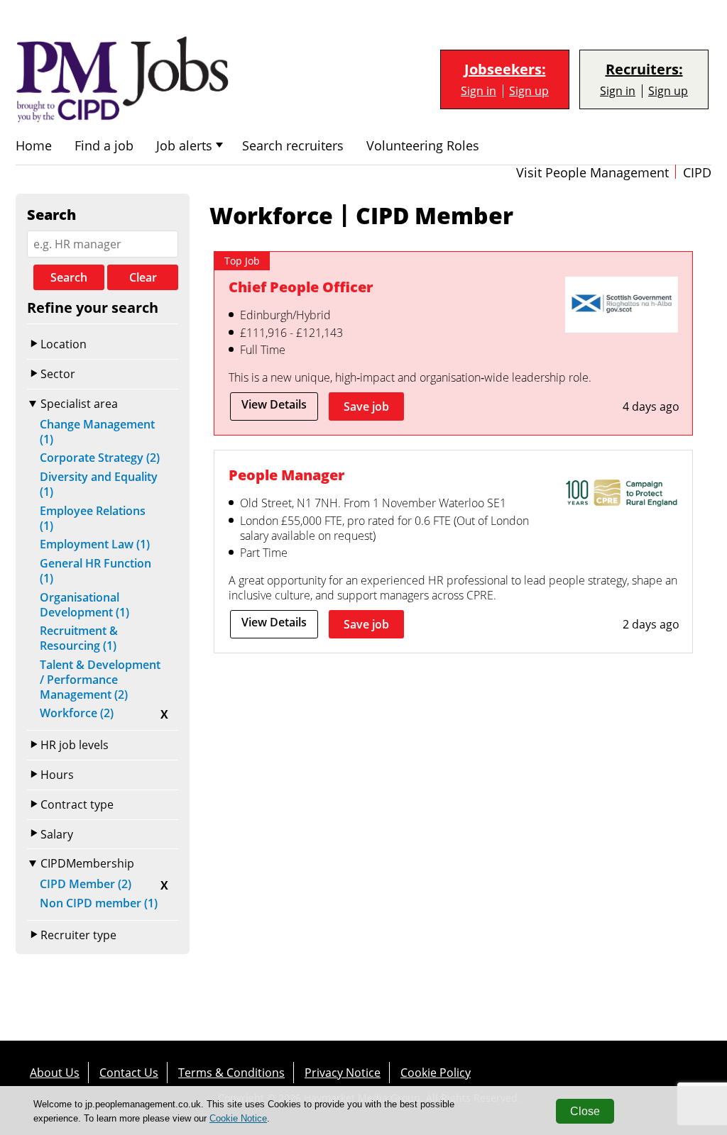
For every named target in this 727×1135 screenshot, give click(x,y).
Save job (366, 406)
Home (34, 146)
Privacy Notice (343, 1072)
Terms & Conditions (231, 1072)
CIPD (697, 173)
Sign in (478, 91)
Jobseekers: (505, 69)
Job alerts (184, 146)
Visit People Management (592, 173)
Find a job (104, 146)
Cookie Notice (238, 1118)
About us (55, 1072)
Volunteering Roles (422, 146)
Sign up (529, 91)
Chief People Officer (301, 287)
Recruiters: (644, 69)
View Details (274, 404)
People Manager (286, 475)
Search (68, 277)
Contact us (128, 1072)
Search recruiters (293, 146)
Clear (143, 277)
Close (585, 1111)
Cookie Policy (435, 1072)
